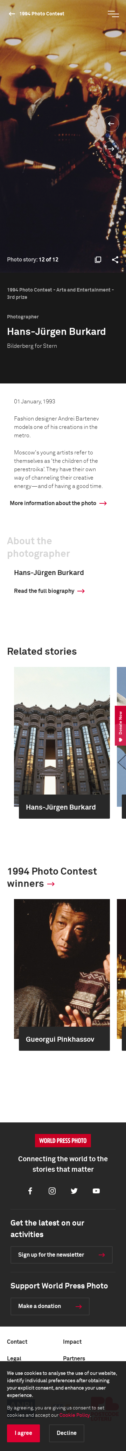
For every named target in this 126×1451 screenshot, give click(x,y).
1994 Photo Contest (41, 14)
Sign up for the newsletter (51, 1255)
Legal (14, 1359)
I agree (23, 1433)
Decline (67, 1433)
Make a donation (39, 1306)
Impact (72, 1342)
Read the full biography (44, 591)
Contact (17, 1342)
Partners (74, 1359)
